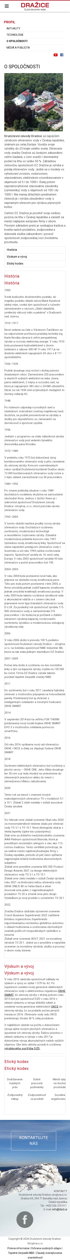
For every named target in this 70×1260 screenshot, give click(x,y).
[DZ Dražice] (35, 5)
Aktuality (13, 28)
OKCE (54, 1006)
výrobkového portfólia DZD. (22, 1048)
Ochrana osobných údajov (46, 1248)
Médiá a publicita (18, 47)
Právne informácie (18, 1248)
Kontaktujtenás (33, 1140)
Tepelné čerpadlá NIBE (21, 1252)
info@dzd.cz (59, 1209)
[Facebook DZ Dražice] (24, 1219)
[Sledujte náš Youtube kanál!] (56, 54)
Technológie (15, 34)
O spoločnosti (17, 41)
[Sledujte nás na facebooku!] (61, 54)
